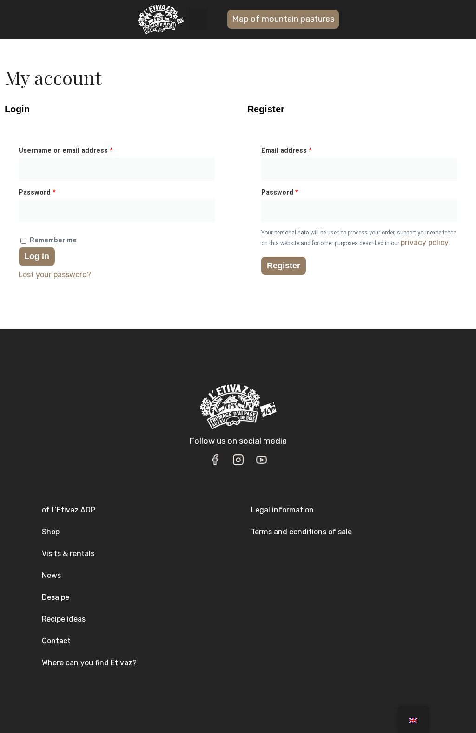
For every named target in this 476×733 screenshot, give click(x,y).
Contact (56, 640)
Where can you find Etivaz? (89, 662)
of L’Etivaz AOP (68, 510)
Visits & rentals (68, 553)
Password (52, 191)
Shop (51, 531)
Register (283, 265)
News (51, 575)
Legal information (282, 510)
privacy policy (425, 242)
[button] (197, 19)
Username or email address (81, 149)
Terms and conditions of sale (301, 531)
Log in (36, 256)
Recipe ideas (64, 619)
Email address (301, 149)
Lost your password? (55, 274)
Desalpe (55, 597)
